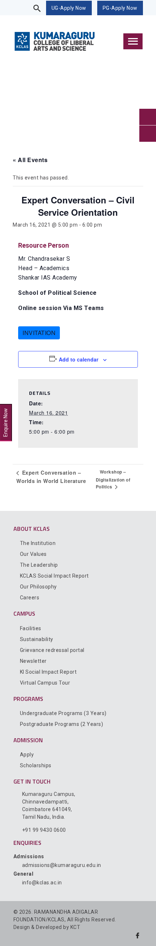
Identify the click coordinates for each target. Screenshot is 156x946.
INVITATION (39, 333)
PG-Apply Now (120, 8)
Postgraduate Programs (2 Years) (61, 724)
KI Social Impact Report (48, 672)
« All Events (30, 160)
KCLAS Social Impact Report (54, 576)
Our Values (33, 554)
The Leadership (39, 565)
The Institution (38, 543)
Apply (27, 754)
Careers (30, 597)
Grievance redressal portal (52, 650)
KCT (75, 927)
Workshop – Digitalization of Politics (113, 479)
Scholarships (36, 765)
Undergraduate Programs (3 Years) (63, 713)
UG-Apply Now (69, 8)
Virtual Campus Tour (45, 683)
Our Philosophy (38, 587)
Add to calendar (78, 359)
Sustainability (36, 639)
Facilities (30, 628)
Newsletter (33, 661)
